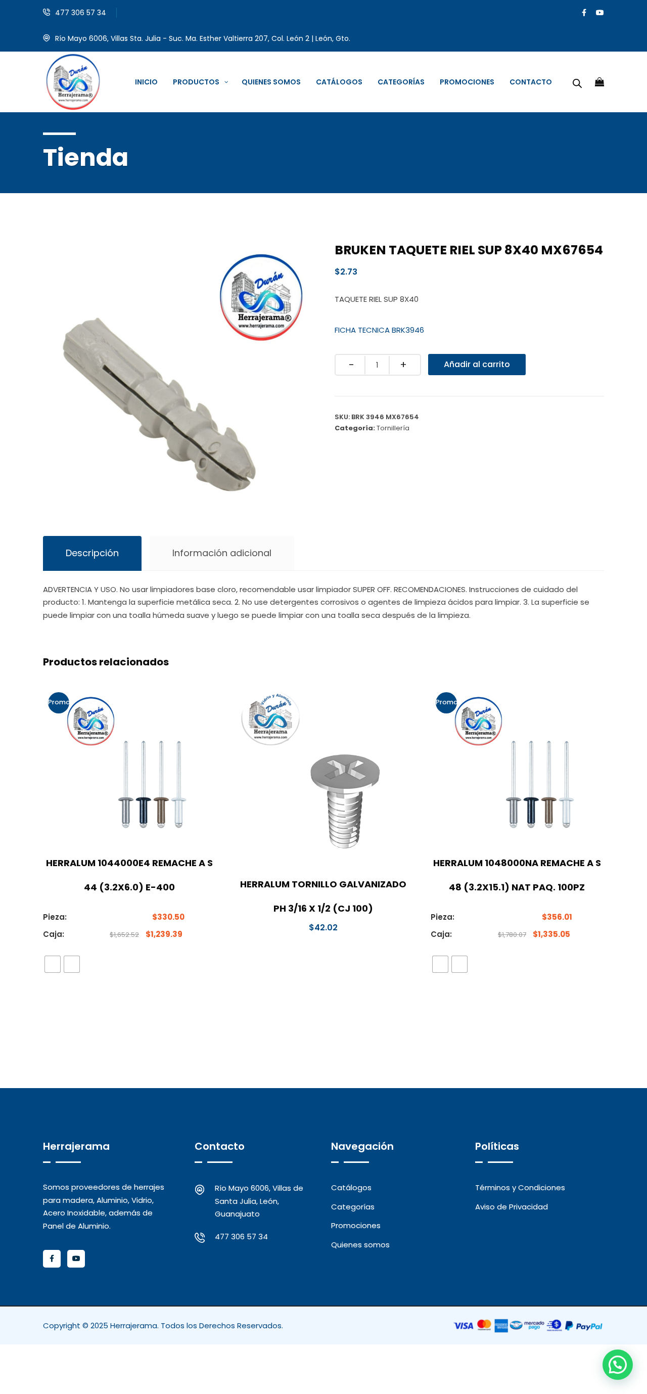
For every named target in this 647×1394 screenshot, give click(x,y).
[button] (618, 1365)
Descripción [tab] (92, 553)
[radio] (52, 964)
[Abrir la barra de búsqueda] (577, 82)
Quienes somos (360, 1244)
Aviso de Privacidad (511, 1206)
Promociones (356, 1225)
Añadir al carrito (477, 364)
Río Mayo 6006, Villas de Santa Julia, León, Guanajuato (259, 1201)
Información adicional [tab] (221, 553)
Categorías (353, 1206)
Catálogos (351, 1187)
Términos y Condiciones (520, 1187)
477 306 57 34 (80, 13)
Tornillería (393, 428)
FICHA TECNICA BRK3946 (379, 330)
